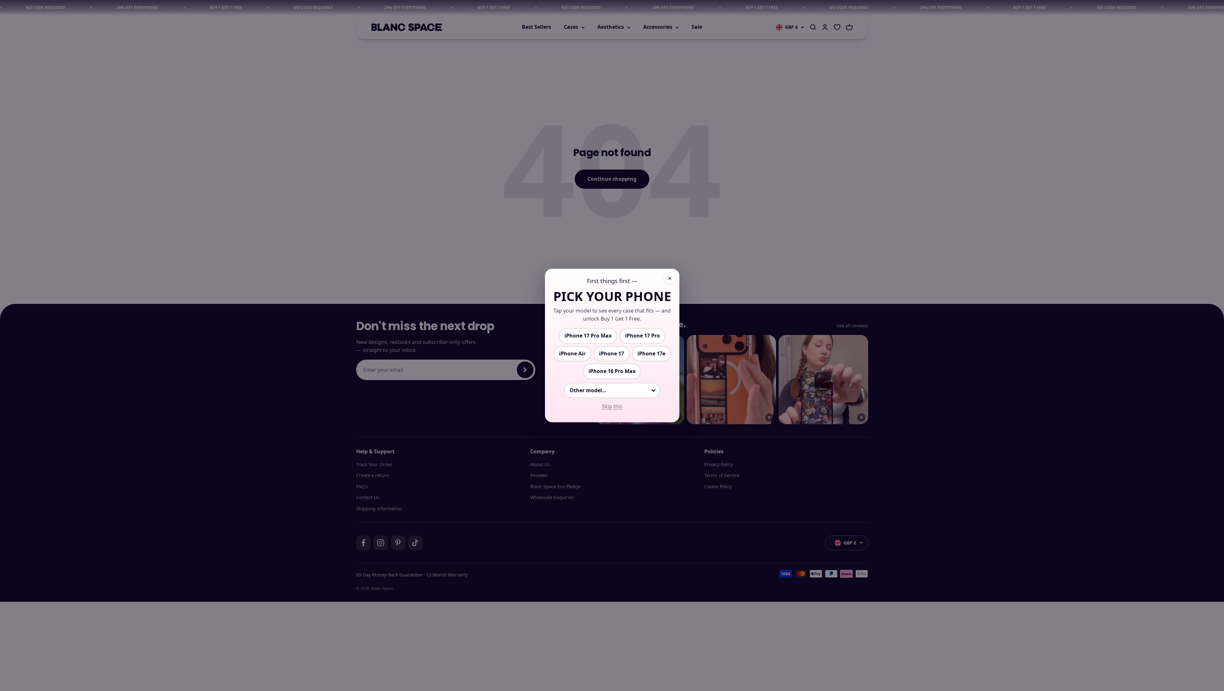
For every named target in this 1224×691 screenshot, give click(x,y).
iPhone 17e (651, 353)
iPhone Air (572, 353)
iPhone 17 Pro (642, 335)
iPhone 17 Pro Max (588, 335)
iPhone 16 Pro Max (612, 371)
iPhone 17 (611, 353)
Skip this (612, 406)
